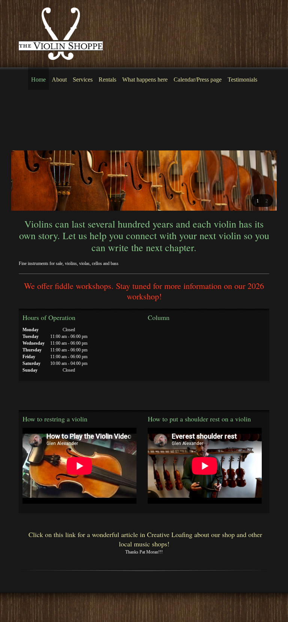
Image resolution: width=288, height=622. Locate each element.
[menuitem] (38, 78)
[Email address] (175, 337)
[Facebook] (28, 399)
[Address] (193, 337)
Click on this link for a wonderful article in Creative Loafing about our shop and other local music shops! (144, 539)
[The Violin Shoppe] (61, 33)
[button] (257, 200)
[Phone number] (157, 337)
